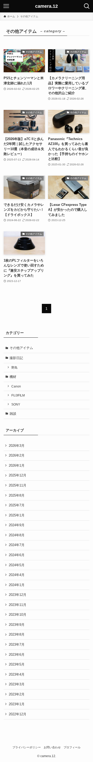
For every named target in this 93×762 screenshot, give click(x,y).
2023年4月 (17, 674)
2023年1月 (17, 704)
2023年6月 (17, 654)
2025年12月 (17, 475)
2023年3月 (17, 684)
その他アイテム (21, 348)
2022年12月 (17, 714)
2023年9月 (17, 625)
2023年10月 (17, 615)
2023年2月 (17, 694)
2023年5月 (17, 664)
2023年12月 (17, 595)
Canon (16, 386)
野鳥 (14, 367)
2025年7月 (17, 505)
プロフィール (72, 747)
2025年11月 (17, 485)
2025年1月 (17, 515)
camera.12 (46, 6)
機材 (13, 377)
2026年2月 (17, 455)
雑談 (13, 414)
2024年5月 (17, 565)
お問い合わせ (52, 747)
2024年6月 (17, 555)
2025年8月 (17, 495)
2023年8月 (17, 634)
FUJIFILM (18, 395)
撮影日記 (16, 358)
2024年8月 (17, 535)
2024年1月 (17, 585)
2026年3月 (17, 446)
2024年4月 (17, 575)
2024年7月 (17, 545)
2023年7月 (17, 644)
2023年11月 (17, 605)
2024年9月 (17, 525)
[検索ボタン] (87, 6)
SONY (15, 404)
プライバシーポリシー (26, 747)
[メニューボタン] (6, 6)
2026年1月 (17, 465)
